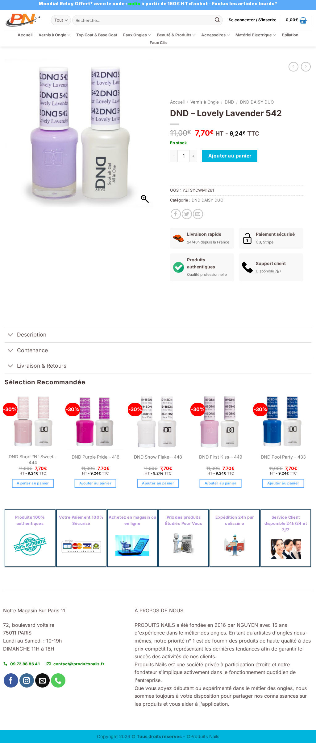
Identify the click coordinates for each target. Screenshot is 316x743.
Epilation (290, 35)
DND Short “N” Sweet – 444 (33, 459)
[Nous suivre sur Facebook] (11, 680)
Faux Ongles (135, 35)
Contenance (32, 350)
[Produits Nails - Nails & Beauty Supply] (23, 20)
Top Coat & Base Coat (96, 35)
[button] (252, 20)
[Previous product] (305, 66)
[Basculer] (11, 335)
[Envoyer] (217, 20)
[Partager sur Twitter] (187, 214)
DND (229, 102)
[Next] (311, 446)
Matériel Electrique (253, 35)
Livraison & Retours (41, 365)
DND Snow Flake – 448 (158, 456)
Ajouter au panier (230, 156)
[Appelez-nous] (58, 680)
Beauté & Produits (174, 35)
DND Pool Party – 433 (283, 456)
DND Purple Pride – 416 (95, 456)
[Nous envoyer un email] (42, 680)
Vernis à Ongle (52, 35)
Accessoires (213, 35)
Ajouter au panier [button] (33, 483)
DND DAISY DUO (257, 102)
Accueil (25, 35)
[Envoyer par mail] (198, 214)
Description (31, 334)
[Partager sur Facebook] (176, 214)
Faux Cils (158, 42)
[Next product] (293, 66)
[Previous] (5, 446)
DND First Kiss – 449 (220, 456)
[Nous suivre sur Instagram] (26, 680)
